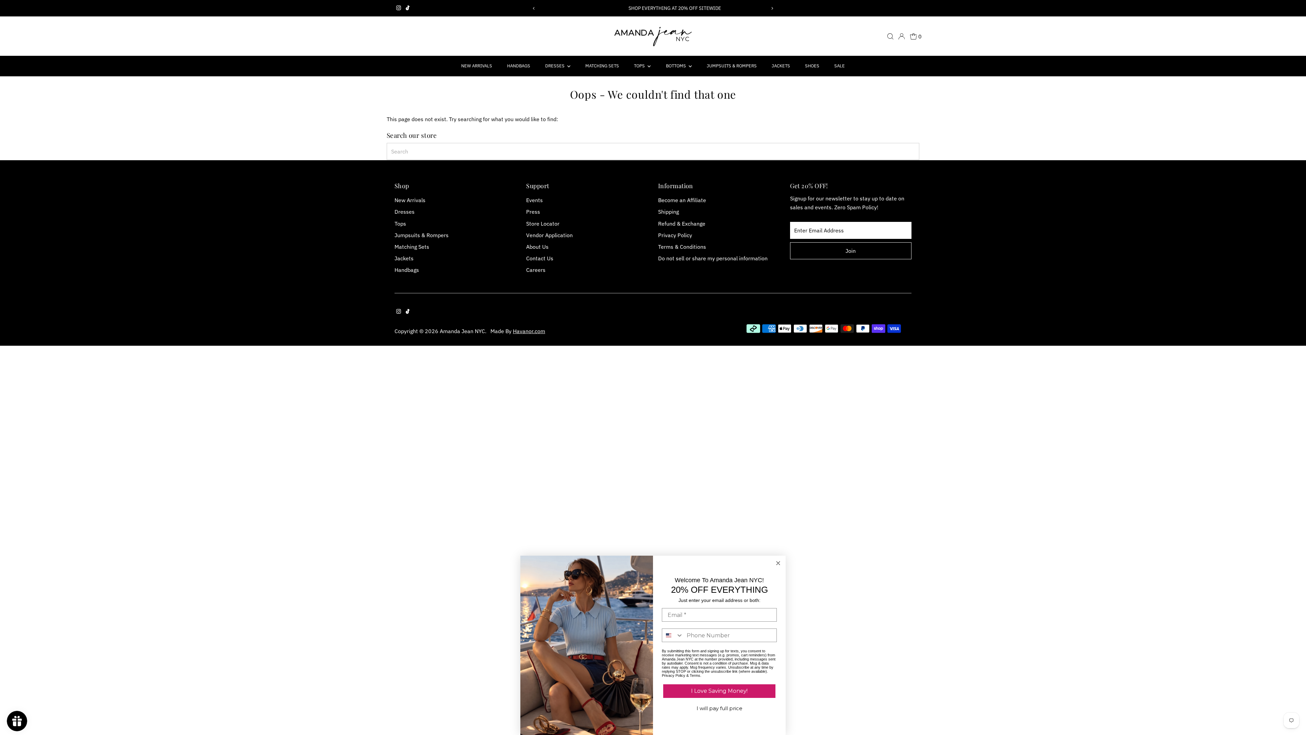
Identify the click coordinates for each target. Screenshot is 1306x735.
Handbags (518, 66)
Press (533, 211)
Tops (640, 66)
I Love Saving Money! (719, 691)
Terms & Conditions (682, 246)
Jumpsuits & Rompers (732, 66)
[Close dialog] (778, 563)
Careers (536, 269)
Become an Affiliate (682, 200)
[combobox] (653, 151)
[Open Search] (890, 36)
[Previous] (533, 8)
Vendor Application (549, 235)
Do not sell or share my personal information (713, 258)
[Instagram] (399, 8)
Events (534, 200)
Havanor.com (529, 331)
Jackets (781, 66)
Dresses (555, 66)
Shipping (668, 211)
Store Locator (542, 223)
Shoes (812, 66)
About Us (537, 246)
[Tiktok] (407, 8)
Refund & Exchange (681, 223)
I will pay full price (719, 708)
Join (850, 250)
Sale (839, 66)
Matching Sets (602, 66)
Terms (695, 675)
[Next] (772, 8)
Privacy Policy (675, 235)
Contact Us (539, 258)
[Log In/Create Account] (902, 36)
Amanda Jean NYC (462, 331)
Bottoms (676, 66)
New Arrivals (476, 66)
